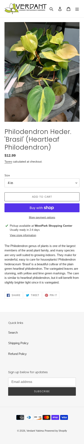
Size (7, 175)
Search (13, 332)
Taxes (8, 161)
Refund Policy (17, 354)
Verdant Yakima (35, 430)
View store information (23, 235)
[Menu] (77, 8)
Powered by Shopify (56, 430)
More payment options (42, 217)
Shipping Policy (18, 343)
